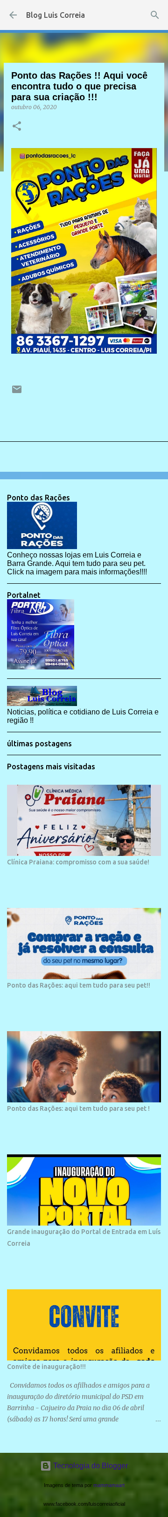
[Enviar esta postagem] (16, 393)
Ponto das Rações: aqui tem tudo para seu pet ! (78, 1108)
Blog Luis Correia (55, 15)
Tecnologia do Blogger (89, 1466)
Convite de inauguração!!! (46, 1366)
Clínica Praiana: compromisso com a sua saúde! (78, 862)
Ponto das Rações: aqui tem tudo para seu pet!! (78, 985)
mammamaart (109, 1485)
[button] (16, 126)
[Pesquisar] (155, 15)
